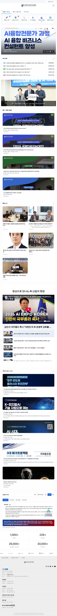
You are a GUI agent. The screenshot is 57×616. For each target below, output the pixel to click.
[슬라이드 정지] (50, 51)
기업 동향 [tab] (24, 499)
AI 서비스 (26, 11)
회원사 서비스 (6, 11)
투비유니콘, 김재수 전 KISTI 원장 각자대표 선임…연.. (15, 251)
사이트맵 (23, 557)
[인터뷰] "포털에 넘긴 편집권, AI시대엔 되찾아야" (40, 223)
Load (49, 494)
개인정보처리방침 (4, 557)
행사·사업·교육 (17, 11)
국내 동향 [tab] (12, 499)
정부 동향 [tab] (5, 499)
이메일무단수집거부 (15, 557)
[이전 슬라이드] (44, 51)
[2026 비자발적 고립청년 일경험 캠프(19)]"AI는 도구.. (14, 224)
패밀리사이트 (50, 1)
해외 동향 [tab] (18, 499)
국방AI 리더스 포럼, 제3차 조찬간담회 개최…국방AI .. (39, 251)
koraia (28, 5)
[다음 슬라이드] (52, 51)
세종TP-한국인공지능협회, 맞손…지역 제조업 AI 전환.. (14, 276)
